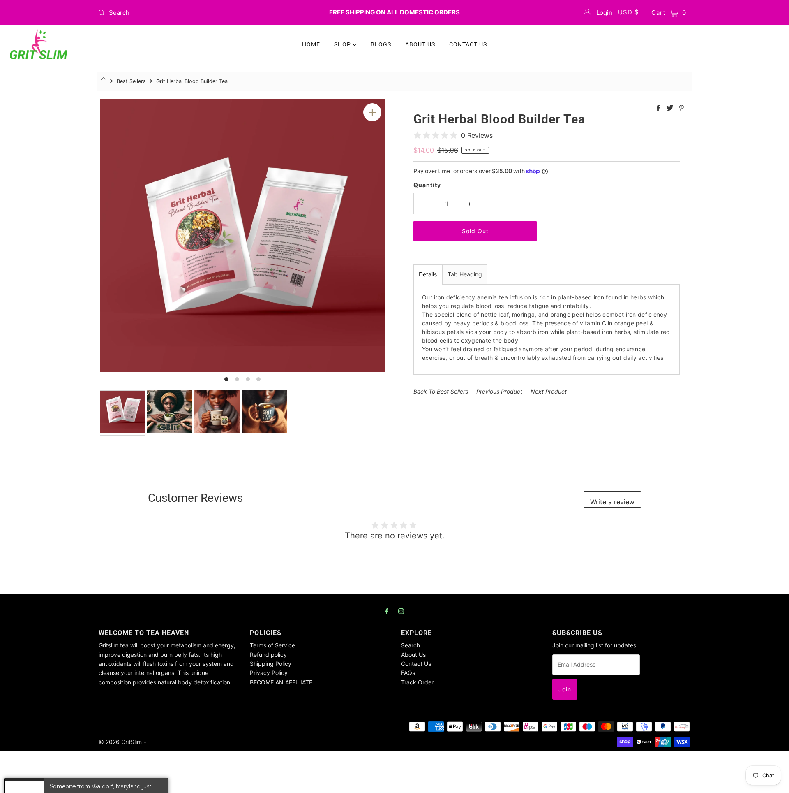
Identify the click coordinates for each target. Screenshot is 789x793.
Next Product (549, 391)
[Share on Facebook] (659, 108)
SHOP (343, 44)
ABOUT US (420, 44)
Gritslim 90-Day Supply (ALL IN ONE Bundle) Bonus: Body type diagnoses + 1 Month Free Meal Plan (103, 765)
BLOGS (381, 44)
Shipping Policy (270, 663)
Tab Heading (465, 274)
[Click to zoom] (372, 112)
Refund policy (268, 654)
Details (428, 274)
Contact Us (416, 663)
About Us (413, 654)
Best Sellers (131, 81)
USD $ (628, 12)
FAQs (408, 672)
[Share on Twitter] (670, 108)
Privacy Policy (269, 672)
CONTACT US (468, 44)
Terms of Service (272, 645)
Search (410, 645)
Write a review (612, 502)
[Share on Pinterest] (681, 108)
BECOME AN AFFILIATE (281, 682)
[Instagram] (401, 610)
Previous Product (499, 391)
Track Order (417, 682)
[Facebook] (386, 610)
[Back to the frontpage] (104, 81)
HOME (311, 44)
